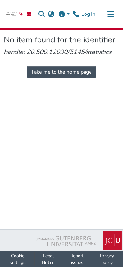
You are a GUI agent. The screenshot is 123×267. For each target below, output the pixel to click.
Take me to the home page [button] (61, 72)
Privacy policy (107, 259)
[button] (42, 14)
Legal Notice (48, 259)
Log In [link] (88, 14)
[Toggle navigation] (110, 14)
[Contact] (76, 14)
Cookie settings (18, 259)
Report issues (77, 259)
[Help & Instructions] (64, 14)
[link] (18, 14)
